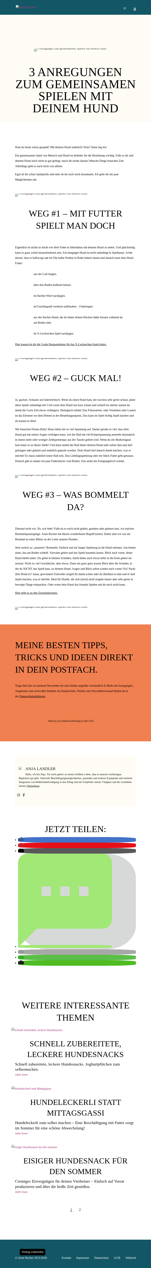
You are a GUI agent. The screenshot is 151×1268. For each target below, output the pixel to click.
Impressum (82, 1257)
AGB (117, 1257)
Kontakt (66, 1257)
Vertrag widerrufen (32, 1251)
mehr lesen (21, 1074)
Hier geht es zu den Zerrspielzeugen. (36, 592)
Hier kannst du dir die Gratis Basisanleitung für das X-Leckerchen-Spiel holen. (61, 344)
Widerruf (131, 1257)
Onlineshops (33, 786)
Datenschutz (101, 1257)
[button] (21, 839)
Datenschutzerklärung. (33, 696)
